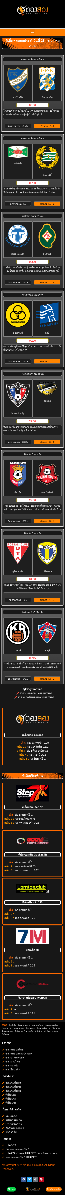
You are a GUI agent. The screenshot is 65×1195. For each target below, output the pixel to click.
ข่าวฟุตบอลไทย (36, 1025)
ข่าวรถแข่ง (30, 1028)
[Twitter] (29, 1179)
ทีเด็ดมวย (6, 1034)
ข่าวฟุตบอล (22, 1025)
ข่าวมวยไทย (41, 1028)
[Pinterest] (41, 1179)
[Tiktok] (35, 1179)
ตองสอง (38, 1165)
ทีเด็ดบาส (41, 1031)
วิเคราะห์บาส (30, 1031)
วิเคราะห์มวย (52, 1031)
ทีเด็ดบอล (18, 1031)
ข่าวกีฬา (12, 1025)
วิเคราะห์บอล (7, 1031)
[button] (32, 31)
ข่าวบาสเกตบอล (17, 1028)
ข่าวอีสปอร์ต (54, 1028)
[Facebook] (23, 1179)
